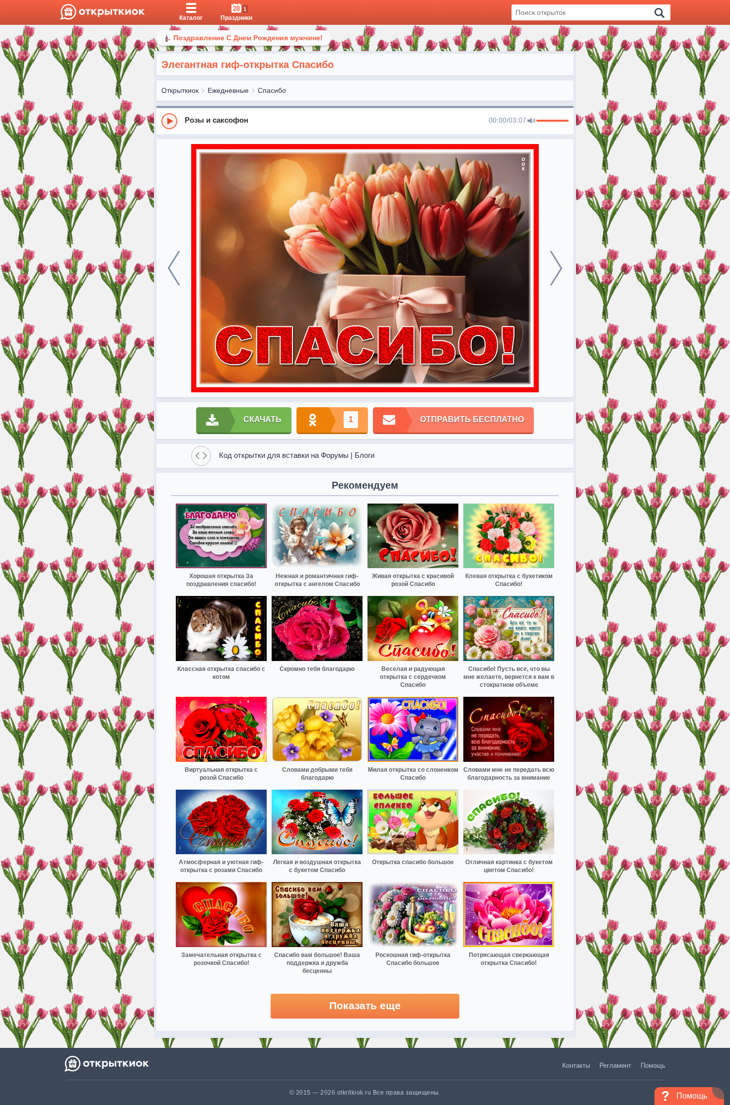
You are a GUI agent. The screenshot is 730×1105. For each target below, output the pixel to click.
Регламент (615, 1065)
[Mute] (531, 121)
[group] (365, 120)
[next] (556, 268)
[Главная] (103, 12)
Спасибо (272, 90)
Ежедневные (228, 90)
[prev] (174, 268)
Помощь (653, 1065)
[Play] (169, 121)
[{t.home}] (107, 1063)
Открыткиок (180, 90)
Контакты (576, 1065)
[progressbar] (552, 121)
